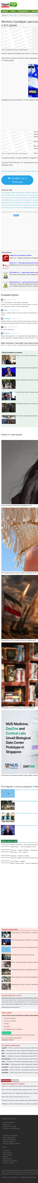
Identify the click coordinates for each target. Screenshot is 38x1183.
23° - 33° (31, 15)
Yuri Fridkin (5, 1064)
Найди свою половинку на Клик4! (20, 255)
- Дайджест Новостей (9, 1126)
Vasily (3, 1056)
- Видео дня (6, 1124)
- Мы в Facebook (7, 1155)
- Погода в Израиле (8, 1141)
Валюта (4, 15)
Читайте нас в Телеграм (18, 180)
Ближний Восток (23, 11)
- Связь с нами (6, 1152)
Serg (5, 326)
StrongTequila (6, 1059)
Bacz (3, 1050)
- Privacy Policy (6, 1159)
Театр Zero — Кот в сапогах (19, 852)
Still (5, 299)
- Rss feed (5, 1156)
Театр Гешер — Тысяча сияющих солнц (23, 846)
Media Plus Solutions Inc (28, 1177)
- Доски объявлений (8, 1137)
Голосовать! (6, 1033)
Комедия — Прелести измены (20, 856)
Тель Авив (22, 15)
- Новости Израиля (8, 1122)
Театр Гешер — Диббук (17, 861)
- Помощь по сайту (8, 1163)
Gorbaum (7, 333)
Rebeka (6, 310)
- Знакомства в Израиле (10, 1135)
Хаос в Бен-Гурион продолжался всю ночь (15, 1097)
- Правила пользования (9, 1161)
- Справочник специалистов (11, 1128)
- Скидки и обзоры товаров (11, 1143)
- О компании (6, 1150)
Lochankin (5, 1067)
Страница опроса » (8, 1040)
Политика (35, 11)
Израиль (5, 11)
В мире (13, 11)
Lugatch (4, 1048)
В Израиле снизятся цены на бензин (22, 955)
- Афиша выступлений (9, 1139)
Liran (3, 1061)
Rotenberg (7, 318)
